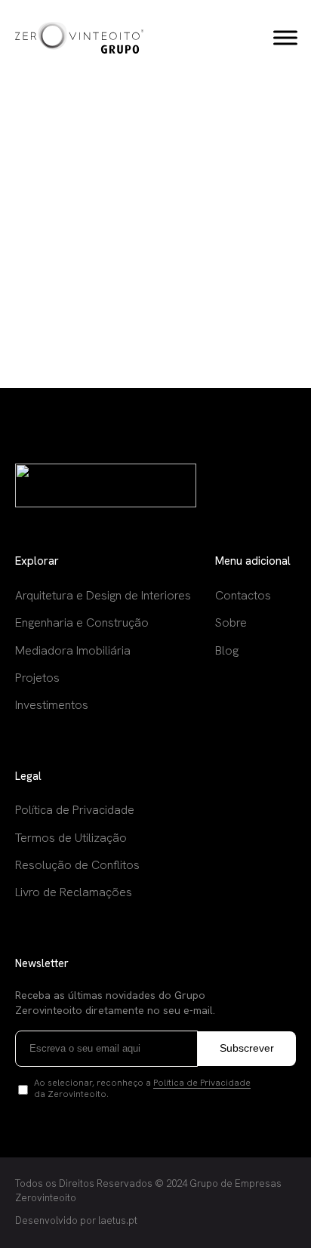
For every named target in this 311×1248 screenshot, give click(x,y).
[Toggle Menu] (285, 37)
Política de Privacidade (202, 1083)
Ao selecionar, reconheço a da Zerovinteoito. (142, 1089)
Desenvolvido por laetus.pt (76, 1220)
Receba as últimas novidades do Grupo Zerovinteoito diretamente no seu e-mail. (115, 1002)
